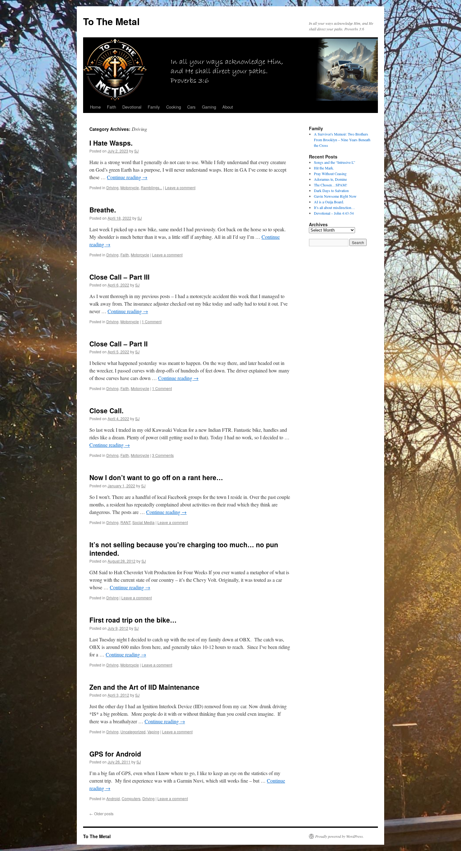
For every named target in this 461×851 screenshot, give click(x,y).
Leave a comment (180, 187)
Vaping (153, 731)
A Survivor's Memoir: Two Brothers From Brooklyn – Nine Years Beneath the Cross (342, 139)
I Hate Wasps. (111, 142)
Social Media (143, 522)
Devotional (131, 107)
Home (95, 107)
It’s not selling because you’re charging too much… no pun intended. (183, 549)
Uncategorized (133, 731)
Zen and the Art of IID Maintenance (144, 687)
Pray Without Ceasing (330, 173)
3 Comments (163, 455)
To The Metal (111, 21)
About (227, 107)
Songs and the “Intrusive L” (334, 162)
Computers (131, 798)
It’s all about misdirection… (334, 207)
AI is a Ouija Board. (329, 201)
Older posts (101, 813)
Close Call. (106, 410)
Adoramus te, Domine (330, 179)
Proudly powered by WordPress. (339, 836)
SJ (136, 150)
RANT (125, 522)
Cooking (173, 107)
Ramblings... (151, 187)
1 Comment (152, 321)
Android (113, 798)
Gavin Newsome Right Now (335, 196)
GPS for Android (115, 753)
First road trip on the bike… (133, 619)
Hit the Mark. (324, 167)
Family (154, 107)
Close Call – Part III (119, 276)
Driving (112, 187)
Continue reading (127, 177)
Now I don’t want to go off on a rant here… (156, 477)
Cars (191, 107)
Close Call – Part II (118, 343)
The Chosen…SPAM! (330, 184)
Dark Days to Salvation (331, 190)
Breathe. (102, 209)
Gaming (209, 107)
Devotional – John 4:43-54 (334, 213)
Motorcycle (129, 187)
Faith (111, 107)
